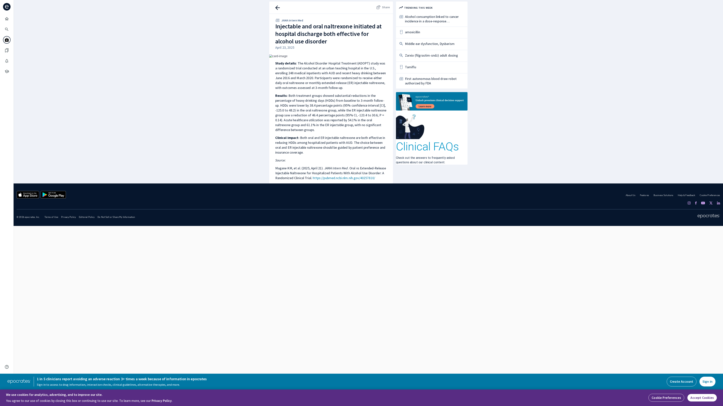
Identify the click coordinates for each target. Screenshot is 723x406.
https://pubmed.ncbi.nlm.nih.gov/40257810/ (344, 178)
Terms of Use (51, 216)
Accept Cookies (702, 397)
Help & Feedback (686, 195)
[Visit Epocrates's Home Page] (709, 216)
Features (644, 195)
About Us (630, 195)
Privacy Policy (68, 216)
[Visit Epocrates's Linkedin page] (718, 203)
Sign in (707, 381)
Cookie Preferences (710, 195)
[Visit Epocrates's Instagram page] (689, 203)
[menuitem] (7, 19)
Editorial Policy (87, 216)
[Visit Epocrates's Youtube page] (703, 203)
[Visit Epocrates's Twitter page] (710, 203)
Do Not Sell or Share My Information (116, 216)
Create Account (681, 381)
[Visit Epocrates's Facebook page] (696, 203)
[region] (361, 397)
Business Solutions (663, 195)
